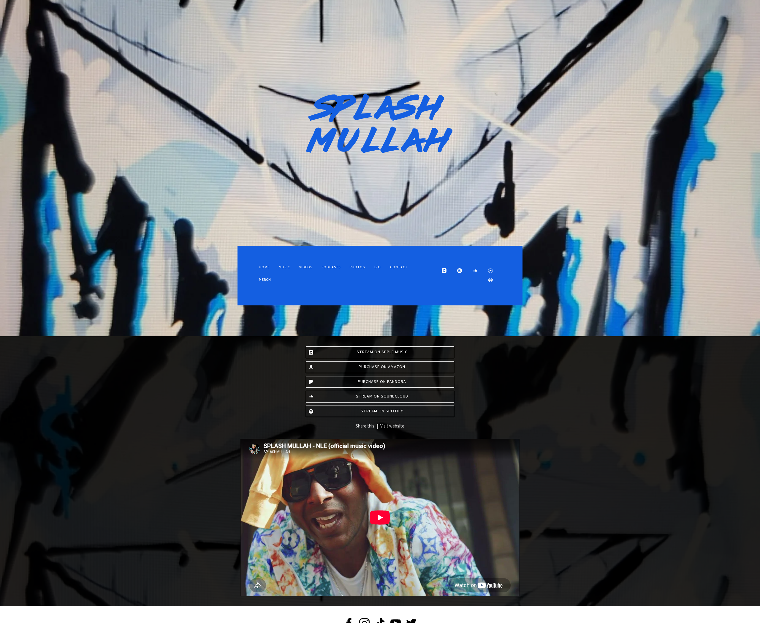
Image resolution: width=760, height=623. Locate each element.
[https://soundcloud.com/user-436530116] (475, 270)
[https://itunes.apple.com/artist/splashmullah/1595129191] (444, 270)
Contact (399, 267)
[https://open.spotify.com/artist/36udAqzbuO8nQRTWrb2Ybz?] (459, 270)
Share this (365, 426)
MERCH (265, 279)
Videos (305, 267)
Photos (357, 267)
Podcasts (331, 267)
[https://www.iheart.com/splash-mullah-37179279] (490, 280)
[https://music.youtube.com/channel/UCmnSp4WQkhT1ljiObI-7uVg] (490, 270)
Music (284, 267)
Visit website (392, 426)
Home (264, 267)
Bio (377, 267)
